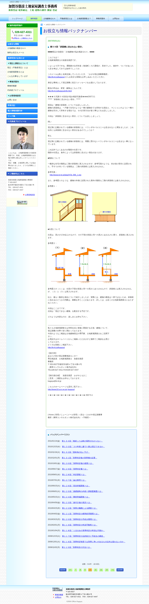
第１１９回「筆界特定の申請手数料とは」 (79, 525)
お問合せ (116, 18)
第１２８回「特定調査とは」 (74, 475)
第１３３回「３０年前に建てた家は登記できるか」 (83, 447)
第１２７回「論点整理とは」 (74, 480)
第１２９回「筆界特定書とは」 (75, 469)
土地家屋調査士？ (84, 18)
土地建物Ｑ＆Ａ (49, 18)
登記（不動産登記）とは (17, 68)
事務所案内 (100, 18)
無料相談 (33, 18)
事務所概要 (12, 86)
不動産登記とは (66, 18)
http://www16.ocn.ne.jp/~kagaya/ (61, 389)
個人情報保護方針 (15, 111)
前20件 (62, 570)
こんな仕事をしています (17, 76)
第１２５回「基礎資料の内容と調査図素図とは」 (82, 491)
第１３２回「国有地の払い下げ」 (76, 452)
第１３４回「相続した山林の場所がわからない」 (82, 441)
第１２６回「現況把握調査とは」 (76, 486)
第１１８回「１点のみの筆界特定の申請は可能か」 (83, 531)
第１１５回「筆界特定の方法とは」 (77, 547)
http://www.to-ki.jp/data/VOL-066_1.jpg (65, 175)
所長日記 (11, 105)
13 (107, 570)
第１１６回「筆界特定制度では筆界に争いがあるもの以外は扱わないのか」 (93, 542)
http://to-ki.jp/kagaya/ (56, 77)
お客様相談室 (30, 195)
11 (96, 570)
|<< (70, 570)
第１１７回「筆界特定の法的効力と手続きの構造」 (83, 536)
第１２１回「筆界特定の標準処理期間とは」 (80, 514)
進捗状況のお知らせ (16, 58)
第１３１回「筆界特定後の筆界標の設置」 (79, 458)
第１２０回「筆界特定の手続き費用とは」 (79, 519)
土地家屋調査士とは (15, 72)
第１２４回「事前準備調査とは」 (76, 497)
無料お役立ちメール (15, 52)
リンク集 (11, 116)
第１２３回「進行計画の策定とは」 (77, 503)
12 (101, 570)
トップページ (17, 18)
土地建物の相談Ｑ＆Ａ (16, 48)
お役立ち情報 (13, 44)
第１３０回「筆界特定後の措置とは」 (78, 463)
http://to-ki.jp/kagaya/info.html (60, 91)
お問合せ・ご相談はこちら (22, 38)
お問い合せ (12, 100)
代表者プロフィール (15, 90)
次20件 (120, 570)
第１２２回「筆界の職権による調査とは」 (79, 508)
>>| (112, 570)
